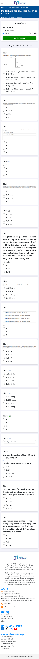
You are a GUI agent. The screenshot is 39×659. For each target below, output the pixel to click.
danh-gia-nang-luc (14, 7)
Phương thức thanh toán (8, 641)
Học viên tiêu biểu (6, 616)
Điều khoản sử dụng (7, 637)
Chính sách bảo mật (7, 639)
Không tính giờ (9, 30)
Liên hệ (3, 621)
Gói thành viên (5, 648)
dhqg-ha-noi (24, 7)
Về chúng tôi (5, 614)
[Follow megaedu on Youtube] (15, 628)
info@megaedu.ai (9, 607)
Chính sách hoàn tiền (7, 646)
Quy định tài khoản (7, 644)
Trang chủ (4, 7)
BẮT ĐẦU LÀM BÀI (19, 38)
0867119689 (7, 603)
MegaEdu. (14, 656)
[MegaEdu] (20, 3)
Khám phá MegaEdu (7, 619)
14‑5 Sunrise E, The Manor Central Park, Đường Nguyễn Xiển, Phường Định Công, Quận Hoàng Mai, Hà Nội (18, 596)
